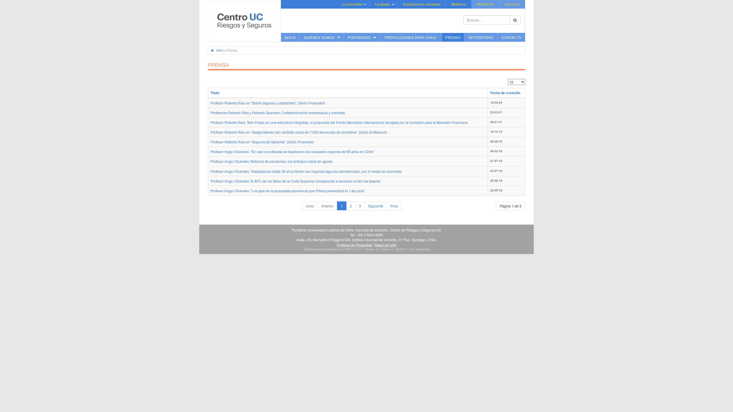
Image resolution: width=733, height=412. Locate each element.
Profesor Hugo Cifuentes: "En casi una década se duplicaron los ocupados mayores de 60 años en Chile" (292, 151)
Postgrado (359, 37)
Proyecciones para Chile (411, 37)
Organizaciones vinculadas (422, 4)
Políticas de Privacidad (354, 244)
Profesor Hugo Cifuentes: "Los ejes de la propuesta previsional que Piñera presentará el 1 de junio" (287, 190)
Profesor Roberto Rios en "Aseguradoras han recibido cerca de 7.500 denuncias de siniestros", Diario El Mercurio (298, 132)
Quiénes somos (319, 37)
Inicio (290, 37)
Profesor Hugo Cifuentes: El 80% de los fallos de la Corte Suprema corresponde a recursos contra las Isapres (295, 181)
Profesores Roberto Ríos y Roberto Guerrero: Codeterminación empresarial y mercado (277, 112)
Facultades (382, 4)
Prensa (452, 37)
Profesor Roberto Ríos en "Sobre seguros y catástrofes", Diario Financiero (267, 102)
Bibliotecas (458, 4)
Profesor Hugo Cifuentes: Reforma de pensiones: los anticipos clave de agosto (271, 161)
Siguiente (375, 205)
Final (394, 205)
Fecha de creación (505, 92)
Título (214, 92)
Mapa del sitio (386, 244)
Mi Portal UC (485, 4)
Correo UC (512, 4)
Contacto (511, 37)
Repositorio (481, 37)
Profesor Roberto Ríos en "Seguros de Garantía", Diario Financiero (262, 141)
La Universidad (352, 4)
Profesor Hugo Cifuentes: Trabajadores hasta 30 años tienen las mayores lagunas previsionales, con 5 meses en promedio (306, 171)
